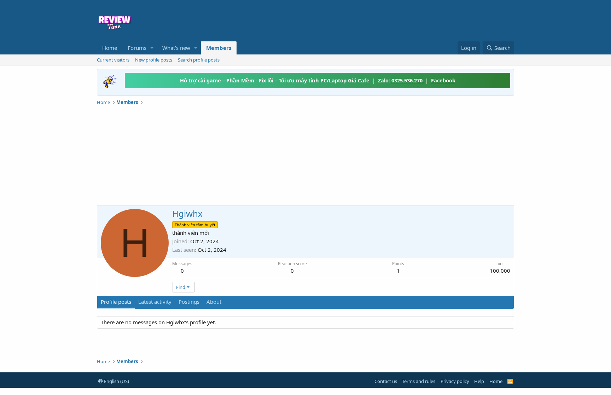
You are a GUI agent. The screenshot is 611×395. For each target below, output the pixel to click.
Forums (137, 47)
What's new (176, 47)
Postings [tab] (189, 301)
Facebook (443, 80)
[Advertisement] (363, 20)
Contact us (385, 381)
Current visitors (113, 60)
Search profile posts (199, 60)
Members (218, 47)
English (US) (116, 381)
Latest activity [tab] (154, 301)
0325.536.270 (407, 80)
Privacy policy (455, 381)
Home (109, 47)
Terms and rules (418, 381)
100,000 (500, 270)
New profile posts (153, 60)
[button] (152, 47)
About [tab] (213, 301)
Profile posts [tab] (116, 301)
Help (479, 381)
